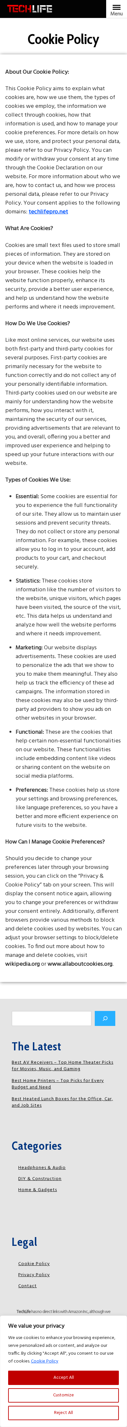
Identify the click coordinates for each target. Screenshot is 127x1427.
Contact (27, 1286)
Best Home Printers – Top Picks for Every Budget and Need (58, 1084)
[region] (63, 1371)
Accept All (63, 1377)
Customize (63, 1395)
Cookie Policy (44, 1361)
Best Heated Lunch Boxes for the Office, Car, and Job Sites (62, 1102)
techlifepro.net (48, 212)
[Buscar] (105, 1018)
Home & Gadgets (37, 1190)
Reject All (63, 1413)
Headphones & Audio (42, 1168)
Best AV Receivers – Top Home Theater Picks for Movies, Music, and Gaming (62, 1066)
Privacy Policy (34, 1275)
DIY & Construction (40, 1179)
